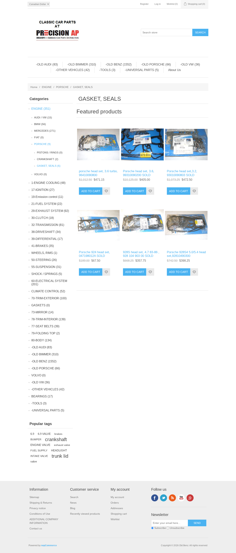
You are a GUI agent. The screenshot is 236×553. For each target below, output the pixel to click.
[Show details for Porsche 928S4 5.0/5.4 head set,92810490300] (186, 225)
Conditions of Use (40, 513)
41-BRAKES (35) (42, 245)
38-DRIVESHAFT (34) (46, 231)
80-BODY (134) (41, 340)
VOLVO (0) (40, 174)
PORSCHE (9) (42, 144)
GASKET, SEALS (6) (48, 165)
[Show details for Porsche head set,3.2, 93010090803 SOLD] (186, 144)
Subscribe (160, 527)
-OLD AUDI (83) (47, 64)
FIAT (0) (39, 137)
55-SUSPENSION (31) (46, 266)
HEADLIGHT (59, 450)
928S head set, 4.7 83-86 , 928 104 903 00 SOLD (141, 254)
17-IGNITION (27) (42, 189)
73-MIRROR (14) (42, 312)
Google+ (190, 497)
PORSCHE (62, 87)
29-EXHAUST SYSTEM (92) (50, 210)
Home (33, 87)
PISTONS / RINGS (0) (50, 152)
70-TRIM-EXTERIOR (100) (49, 298)
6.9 (32, 433)
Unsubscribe (177, 527)
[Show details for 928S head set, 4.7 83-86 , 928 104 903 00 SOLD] (142, 225)
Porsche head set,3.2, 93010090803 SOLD (182, 173)
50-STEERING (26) (44, 259)
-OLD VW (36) (190, 64)
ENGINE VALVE (40, 444)
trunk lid (60, 456)
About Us (174, 70)
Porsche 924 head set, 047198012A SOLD (94, 254)
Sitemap (34, 497)
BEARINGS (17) (42, 396)
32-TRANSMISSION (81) (47, 224)
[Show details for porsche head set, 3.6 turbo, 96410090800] (98, 144)
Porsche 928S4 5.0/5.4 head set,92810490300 (186, 254)
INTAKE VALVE (39, 456)
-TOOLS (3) (107, 70)
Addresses (117, 508)
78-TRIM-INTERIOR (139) (48, 319)
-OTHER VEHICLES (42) (72, 70)
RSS (172, 497)
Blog (72, 508)
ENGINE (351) (40, 108)
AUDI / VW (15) (43, 117)
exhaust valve (62, 444)
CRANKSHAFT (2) (47, 159)
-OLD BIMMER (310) (81, 64)
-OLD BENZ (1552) (118, 64)
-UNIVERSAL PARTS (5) (142, 70)
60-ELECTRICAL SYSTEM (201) (49, 282)
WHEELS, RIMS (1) (44, 252)
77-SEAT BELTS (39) (45, 326)
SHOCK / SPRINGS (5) (46, 273)
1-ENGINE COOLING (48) (48, 182)
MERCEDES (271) (44, 130)
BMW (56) (40, 124)
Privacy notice (38, 508)
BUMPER (35, 439)
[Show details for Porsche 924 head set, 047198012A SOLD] (98, 225)
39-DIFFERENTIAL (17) (47, 238)
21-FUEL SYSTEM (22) (46, 203)
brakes (58, 433)
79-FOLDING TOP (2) (45, 333)
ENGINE (47, 87)
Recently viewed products (85, 513)
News (73, 502)
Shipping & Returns (41, 502)
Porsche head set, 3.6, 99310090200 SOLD (138, 173)
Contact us (36, 528)
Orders (115, 502)
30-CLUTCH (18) (42, 217)
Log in (158, 4)
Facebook (154, 497)
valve (33, 461)
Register (144, 4)
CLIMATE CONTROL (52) (48, 291)
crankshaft (56, 439)
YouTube (181, 497)
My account (117, 497)
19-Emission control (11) (47, 196)
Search (74, 497)
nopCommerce (49, 545)
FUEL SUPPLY (38, 450)
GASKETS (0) (40, 305)
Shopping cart (119, 513)
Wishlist (115, 519)
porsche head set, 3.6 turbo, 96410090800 (98, 173)
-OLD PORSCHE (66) (156, 64)
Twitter (163, 497)
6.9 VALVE (44, 433)
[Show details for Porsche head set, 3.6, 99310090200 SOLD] (142, 144)
